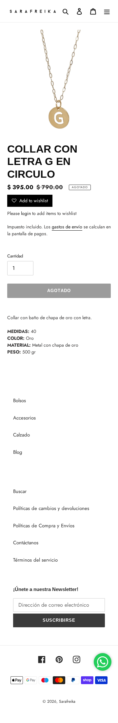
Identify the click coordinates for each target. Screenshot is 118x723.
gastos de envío (67, 226)
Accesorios (24, 417)
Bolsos (19, 400)
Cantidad (15, 256)
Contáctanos (25, 542)
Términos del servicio (35, 560)
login (26, 213)
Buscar (20, 491)
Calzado (21, 434)
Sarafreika (67, 701)
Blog (17, 452)
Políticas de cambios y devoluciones (51, 508)
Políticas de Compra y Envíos (43, 525)
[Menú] (107, 11)
